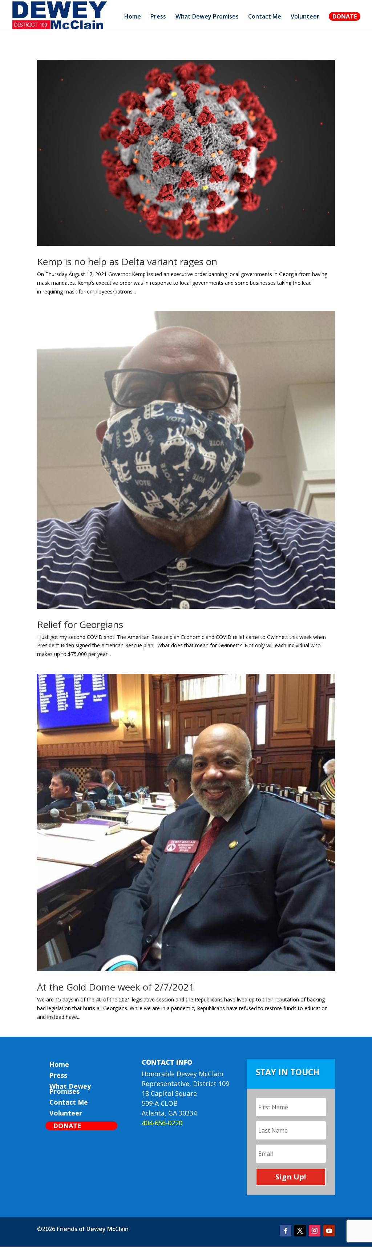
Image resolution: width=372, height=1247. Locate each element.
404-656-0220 (162, 1122)
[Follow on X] (300, 1230)
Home (132, 17)
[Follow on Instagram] (314, 1230)
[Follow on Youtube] (329, 1230)
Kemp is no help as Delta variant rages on (127, 261)
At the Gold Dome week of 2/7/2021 (115, 986)
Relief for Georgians (80, 624)
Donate (344, 16)
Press (158, 17)
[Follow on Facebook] (285, 1230)
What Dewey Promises (207, 17)
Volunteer (305, 17)
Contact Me (264, 17)
